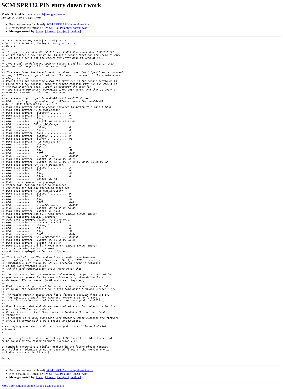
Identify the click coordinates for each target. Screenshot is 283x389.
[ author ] (75, 31)
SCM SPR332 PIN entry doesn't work (69, 24)
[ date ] (40, 31)
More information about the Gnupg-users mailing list (33, 385)
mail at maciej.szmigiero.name (46, 14)
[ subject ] (63, 31)
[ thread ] (50, 31)
